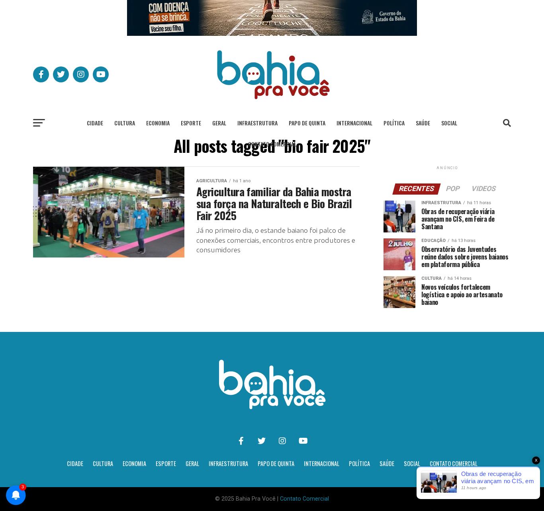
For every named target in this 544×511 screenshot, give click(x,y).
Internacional (354, 123)
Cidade (95, 123)
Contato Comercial (272, 144)
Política (394, 123)
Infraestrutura (257, 123)
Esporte (191, 123)
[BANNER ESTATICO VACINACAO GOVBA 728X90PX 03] (272, 33)
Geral (219, 123)
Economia (158, 123)
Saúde (423, 123)
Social (449, 123)
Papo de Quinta (307, 123)
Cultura (124, 123)
